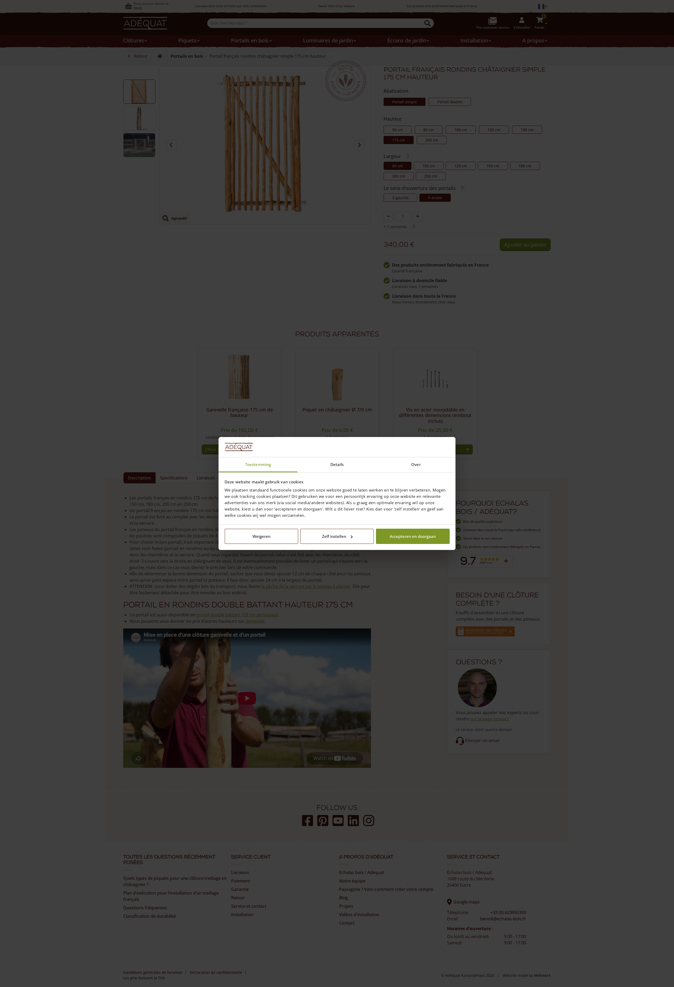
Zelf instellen (334, 536)
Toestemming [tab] (258, 464)
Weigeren (261, 536)
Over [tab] (415, 464)
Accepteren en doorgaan (413, 536)
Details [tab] (337, 464)
